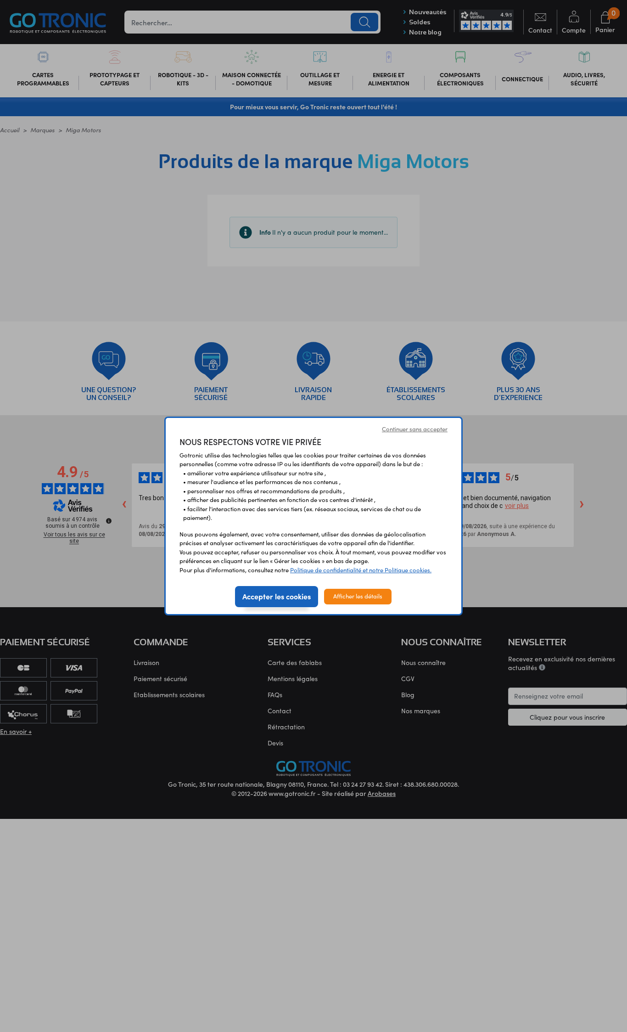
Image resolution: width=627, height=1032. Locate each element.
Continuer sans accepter (415, 429)
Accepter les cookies (276, 596)
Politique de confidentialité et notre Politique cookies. (360, 570)
